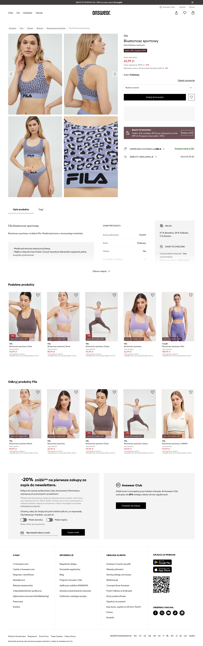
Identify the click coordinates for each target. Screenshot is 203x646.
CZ (145, 636)
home (39, 12)
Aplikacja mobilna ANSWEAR (74, 585)
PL (168, 636)
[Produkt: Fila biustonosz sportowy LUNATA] (178, 413)
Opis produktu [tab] (21, 209)
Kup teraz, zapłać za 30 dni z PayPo (123, 606)
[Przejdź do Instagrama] (162, 613)
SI (176, 636)
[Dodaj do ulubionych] (191, 97)
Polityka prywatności (17, 636)
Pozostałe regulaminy (70, 569)
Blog (62, 574)
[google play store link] (162, 562)
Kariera (16, 606)
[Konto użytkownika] (176, 13)
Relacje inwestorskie (23, 585)
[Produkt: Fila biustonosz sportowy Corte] (25, 316)
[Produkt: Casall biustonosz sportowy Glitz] (178, 316)
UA (185, 636)
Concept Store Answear (117, 585)
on (18, 12)
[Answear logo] (101, 12)
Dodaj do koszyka (155, 97)
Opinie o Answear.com (24, 569)
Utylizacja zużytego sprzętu (73, 596)
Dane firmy (44, 636)
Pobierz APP (187, 133)
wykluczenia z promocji (30, 506)
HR (154, 636)
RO (172, 636)
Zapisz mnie (73, 532)
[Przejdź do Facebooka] (155, 613)
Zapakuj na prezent (115, 601)
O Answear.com (20, 564)
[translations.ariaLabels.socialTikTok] (175, 613)
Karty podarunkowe (116, 596)
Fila (126, 35)
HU (159, 636)
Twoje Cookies (57, 636)
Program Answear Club (71, 580)
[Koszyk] (193, 13)
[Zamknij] (192, 2)
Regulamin (32, 636)
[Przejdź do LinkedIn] (182, 613)
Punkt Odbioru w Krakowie (119, 590)
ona (10, 12)
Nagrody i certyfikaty (23, 574)
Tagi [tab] (40, 209)
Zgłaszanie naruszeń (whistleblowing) (31, 596)
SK (181, 636)
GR (149, 636)
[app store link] (162, 569)
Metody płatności (114, 569)
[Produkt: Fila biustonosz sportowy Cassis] (101, 316)
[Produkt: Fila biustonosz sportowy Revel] (63, 316)
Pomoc (109, 612)
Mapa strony (70, 636)
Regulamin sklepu (68, 564)
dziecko (27, 12)
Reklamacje (112, 580)
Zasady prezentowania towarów (75, 590)
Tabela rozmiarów (186, 80)
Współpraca (19, 580)
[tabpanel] (101, 243)
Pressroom (18, 601)
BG (135, 636)
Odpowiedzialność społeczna (27, 590)
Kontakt (110, 617)
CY (140, 636)
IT (163, 636)
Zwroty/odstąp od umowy (118, 574)
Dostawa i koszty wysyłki (118, 564)
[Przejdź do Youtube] (168, 613)
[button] (159, 87)
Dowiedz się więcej (131, 505)
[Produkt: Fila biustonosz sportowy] (139, 316)
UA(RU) (192, 636)
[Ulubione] (185, 13)
